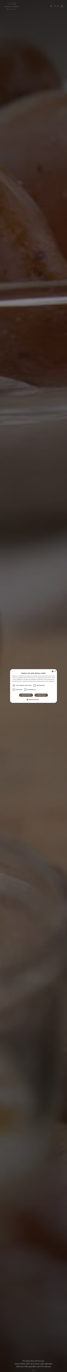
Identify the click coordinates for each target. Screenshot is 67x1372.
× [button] (55, 671)
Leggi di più (52, 681)
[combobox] (52, 671)
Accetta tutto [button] (26, 695)
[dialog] (33, 686)
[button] (33, 700)
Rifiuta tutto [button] (41, 695)
